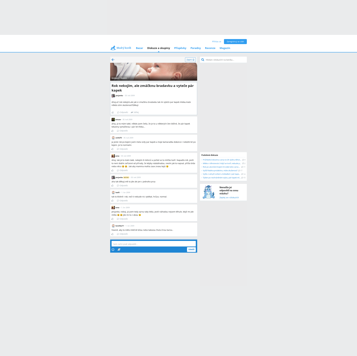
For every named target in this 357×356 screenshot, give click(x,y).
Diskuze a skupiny (158, 48)
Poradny (195, 48)
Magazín (225, 48)
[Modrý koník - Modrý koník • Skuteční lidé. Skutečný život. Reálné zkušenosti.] (120, 48)
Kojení (124, 78)
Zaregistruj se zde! (235, 41)
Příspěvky (180, 48)
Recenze (210, 48)
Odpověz (124, 112)
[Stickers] (119, 249)
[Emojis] (113, 249)
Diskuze (115, 78)
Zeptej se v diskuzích (229, 197)
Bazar (139, 48)
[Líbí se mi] (114, 112)
